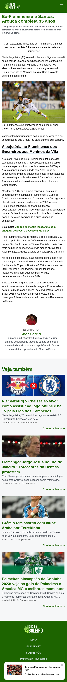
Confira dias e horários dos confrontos (42, 674)
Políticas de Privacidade (33, 659)
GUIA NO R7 (33, 646)
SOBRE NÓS (33, 652)
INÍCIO (33, 640)
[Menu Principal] (61, 6)
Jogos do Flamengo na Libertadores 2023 (42, 668)
